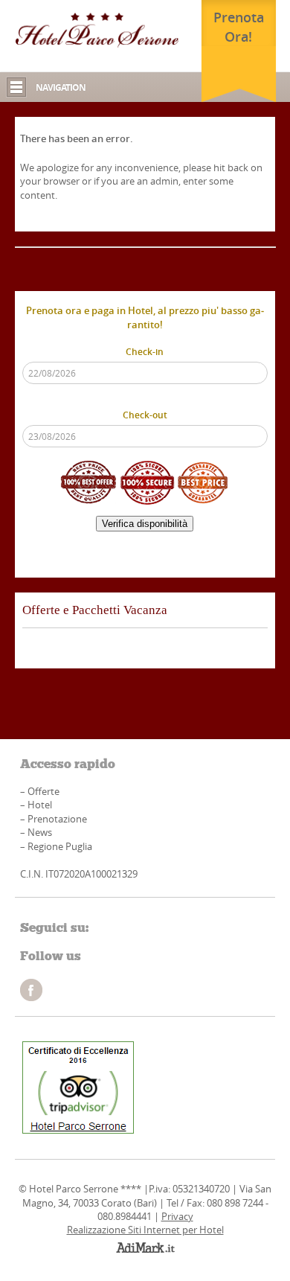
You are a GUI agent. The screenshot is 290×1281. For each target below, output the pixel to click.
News (40, 832)
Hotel (40, 804)
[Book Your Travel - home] (97, 29)
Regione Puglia (60, 846)
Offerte (43, 791)
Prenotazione (57, 818)
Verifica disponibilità (144, 523)
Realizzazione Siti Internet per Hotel (145, 1229)
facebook (31, 990)
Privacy (177, 1216)
